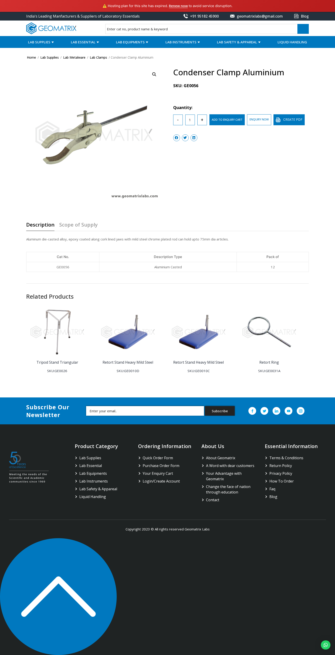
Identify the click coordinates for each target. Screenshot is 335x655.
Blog (273, 496)
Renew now (178, 5)
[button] (325, 645)
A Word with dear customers (230, 465)
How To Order (281, 481)
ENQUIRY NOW (259, 119)
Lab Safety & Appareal (237, 42)
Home (31, 57)
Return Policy (280, 465)
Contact (212, 499)
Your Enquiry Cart (158, 473)
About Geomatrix (220, 457)
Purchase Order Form (161, 465)
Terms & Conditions (286, 457)
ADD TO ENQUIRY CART (227, 120)
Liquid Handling (292, 42)
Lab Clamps (98, 57)
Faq (272, 488)
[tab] (42, 226)
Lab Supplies (39, 42)
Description (40, 225)
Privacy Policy (280, 473)
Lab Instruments (180, 42)
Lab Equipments (130, 42)
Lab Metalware (74, 57)
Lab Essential (83, 42)
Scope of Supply (78, 225)
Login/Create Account (161, 481)
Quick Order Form (158, 457)
